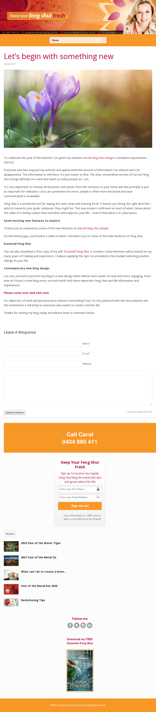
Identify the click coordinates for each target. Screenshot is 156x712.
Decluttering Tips (33, 600)
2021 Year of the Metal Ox (38, 557)
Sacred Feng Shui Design (98, 158)
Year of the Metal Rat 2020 (39, 586)
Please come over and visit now (26, 293)
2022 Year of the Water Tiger (41, 543)
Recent (10, 533)
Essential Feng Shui (76, 251)
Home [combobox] (55, 40)
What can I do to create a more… (43, 571)
